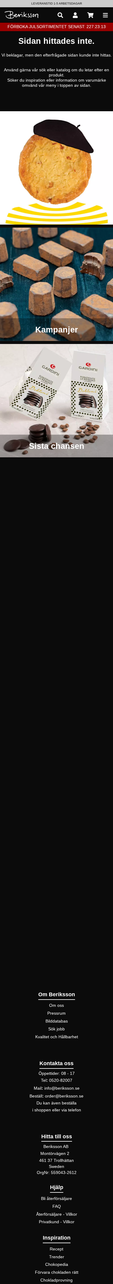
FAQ (56, 1206)
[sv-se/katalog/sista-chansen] (56, 400)
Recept (56, 1249)
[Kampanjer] (56, 284)
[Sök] (60, 15)
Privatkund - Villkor (56, 1221)
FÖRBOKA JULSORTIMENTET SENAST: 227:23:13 (57, 26)
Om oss (56, 1005)
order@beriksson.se (64, 1096)
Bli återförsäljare (56, 1198)
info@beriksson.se (62, 1088)
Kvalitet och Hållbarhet (56, 1036)
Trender (56, 1256)
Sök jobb (56, 1028)
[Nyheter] (56, 168)
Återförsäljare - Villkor (56, 1214)
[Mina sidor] (75, 15)
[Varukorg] (90, 15)
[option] (56, 3)
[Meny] (105, 15)
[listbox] (56, 3)
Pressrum (56, 1013)
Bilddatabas (57, 1021)
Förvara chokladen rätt (56, 1272)
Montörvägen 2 (54, 1153)
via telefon (71, 1109)
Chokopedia (56, 1264)
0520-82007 (60, 1080)
